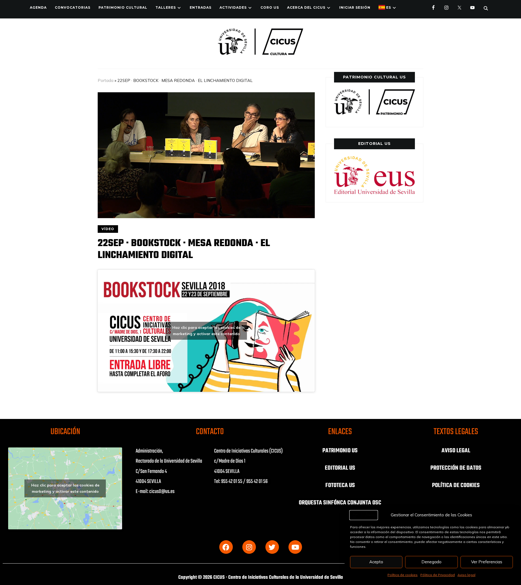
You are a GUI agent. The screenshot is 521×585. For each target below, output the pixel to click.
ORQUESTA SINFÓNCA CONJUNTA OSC (340, 502)
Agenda (38, 7)
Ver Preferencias (486, 561)
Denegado (431, 561)
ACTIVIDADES (233, 7)
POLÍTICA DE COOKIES (456, 485)
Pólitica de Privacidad (437, 575)
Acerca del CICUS (306, 7)
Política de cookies (402, 575)
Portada (105, 80)
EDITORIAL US (340, 468)
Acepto (376, 561)
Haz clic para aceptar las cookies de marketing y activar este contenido (206, 330)
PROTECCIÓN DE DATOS (455, 468)
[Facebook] (226, 547)
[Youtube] (295, 547)
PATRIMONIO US (340, 450)
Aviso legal (466, 575)
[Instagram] (249, 547)
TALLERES (165, 7)
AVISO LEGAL (455, 450)
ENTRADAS (200, 7)
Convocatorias (72, 7)
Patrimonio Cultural (123, 7)
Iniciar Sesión (354, 7)
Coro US (269, 7)
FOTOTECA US (340, 485)
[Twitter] (272, 547)
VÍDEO (107, 229)
